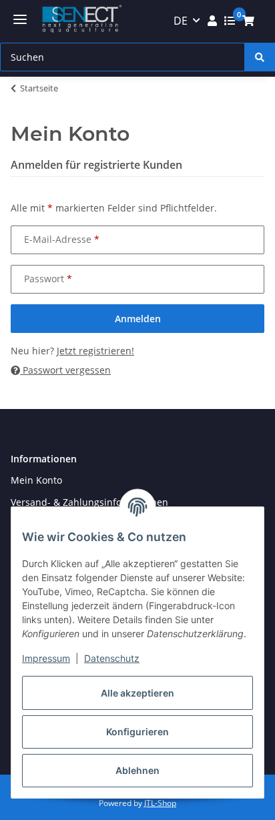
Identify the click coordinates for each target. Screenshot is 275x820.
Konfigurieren (137, 731)
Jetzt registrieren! (95, 350)
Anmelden (138, 318)
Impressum (46, 658)
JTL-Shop (160, 803)
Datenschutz (112, 658)
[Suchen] (259, 57)
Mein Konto (36, 480)
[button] (212, 20)
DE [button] (181, 20)
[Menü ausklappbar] (20, 19)
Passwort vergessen (65, 370)
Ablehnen (137, 770)
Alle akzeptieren (137, 693)
